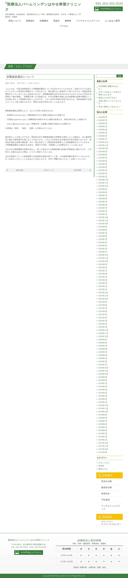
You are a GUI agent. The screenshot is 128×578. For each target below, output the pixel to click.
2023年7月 (102, 233)
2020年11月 (103, 333)
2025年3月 (102, 170)
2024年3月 (102, 208)
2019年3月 (102, 396)
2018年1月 (102, 440)
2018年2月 (102, 437)
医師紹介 (30, 21)
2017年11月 (103, 446)
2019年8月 (102, 380)
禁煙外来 (105, 494)
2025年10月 (103, 148)
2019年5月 (102, 390)
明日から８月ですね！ (107, 98)
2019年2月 (102, 399)
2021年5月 (102, 314)
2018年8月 (102, 418)
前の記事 (19, 170)
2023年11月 (103, 220)
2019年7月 (102, 383)
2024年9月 (102, 189)
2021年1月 (102, 327)
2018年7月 (102, 421)
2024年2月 (102, 211)
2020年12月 (103, 330)
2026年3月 (102, 133)
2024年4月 (102, 205)
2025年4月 (102, 167)
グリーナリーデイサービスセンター (111, 523)
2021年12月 (103, 293)
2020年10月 (103, 336)
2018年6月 (102, 424)
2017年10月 (103, 449)
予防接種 (105, 500)
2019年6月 (102, 387)
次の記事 (77, 170)
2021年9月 (102, 302)
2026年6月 (102, 123)
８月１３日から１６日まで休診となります (109, 93)
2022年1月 (102, 289)
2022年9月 (102, 264)
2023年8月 (102, 230)
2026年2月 (102, 136)
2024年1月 (102, 214)
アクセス (64, 26)
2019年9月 (102, 377)
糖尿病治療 (106, 487)
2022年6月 (102, 274)
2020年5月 (102, 352)
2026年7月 (102, 120)
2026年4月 (102, 130)
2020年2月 (102, 361)
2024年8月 (102, 192)
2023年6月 (102, 236)
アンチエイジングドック (88, 21)
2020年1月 (102, 365)
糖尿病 (68, 21)
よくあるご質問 (112, 21)
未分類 (101, 466)
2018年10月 (103, 412)
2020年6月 (102, 349)
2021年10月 (103, 299)
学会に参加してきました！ (109, 107)
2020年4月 (102, 355)
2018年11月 (103, 408)
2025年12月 (103, 142)
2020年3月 (102, 358)
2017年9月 (102, 452)
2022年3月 (102, 283)
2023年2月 (102, 249)
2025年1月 (102, 177)
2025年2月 (102, 173)
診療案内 (44, 21)
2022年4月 (102, 280)
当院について (14, 21)
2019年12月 (103, 368)
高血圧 (56, 21)
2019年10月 (103, 374)
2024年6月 (102, 199)
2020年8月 (102, 343)
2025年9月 (102, 152)
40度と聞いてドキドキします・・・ (109, 102)
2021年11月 (103, 296)
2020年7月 (102, 346)
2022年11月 (103, 258)
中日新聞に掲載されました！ (108, 87)
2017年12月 (103, 443)
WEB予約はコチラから (110, 9)
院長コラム (103, 469)
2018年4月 (102, 430)
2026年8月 (102, 117)
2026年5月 (102, 126)
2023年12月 (103, 217)
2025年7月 (102, 158)
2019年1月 (102, 402)
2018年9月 (102, 415)
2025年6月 (102, 161)
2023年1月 (102, 252)
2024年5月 (102, 202)
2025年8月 (102, 155)
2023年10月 (103, 224)
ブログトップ (48, 170)
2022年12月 (103, 255)
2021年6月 (102, 311)
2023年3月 (102, 246)
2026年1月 (102, 139)
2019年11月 (103, 371)
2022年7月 (102, 271)
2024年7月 (102, 195)
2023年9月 (102, 227)
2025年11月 (103, 145)
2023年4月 (102, 242)
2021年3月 (102, 321)
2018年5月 (102, 427)
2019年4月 (102, 393)
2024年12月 (103, 180)
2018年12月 (103, 405)
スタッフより (34, 83)
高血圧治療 (106, 481)
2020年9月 (102, 340)
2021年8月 (102, 305)
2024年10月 (103, 186)
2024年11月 (103, 183)
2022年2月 (102, 286)
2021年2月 (102, 324)
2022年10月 (103, 261)
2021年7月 (102, 308)
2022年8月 (102, 267)
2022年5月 (102, 277)
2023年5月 (102, 239)
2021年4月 (102, 318)
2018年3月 (102, 434)
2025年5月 (102, 164)
